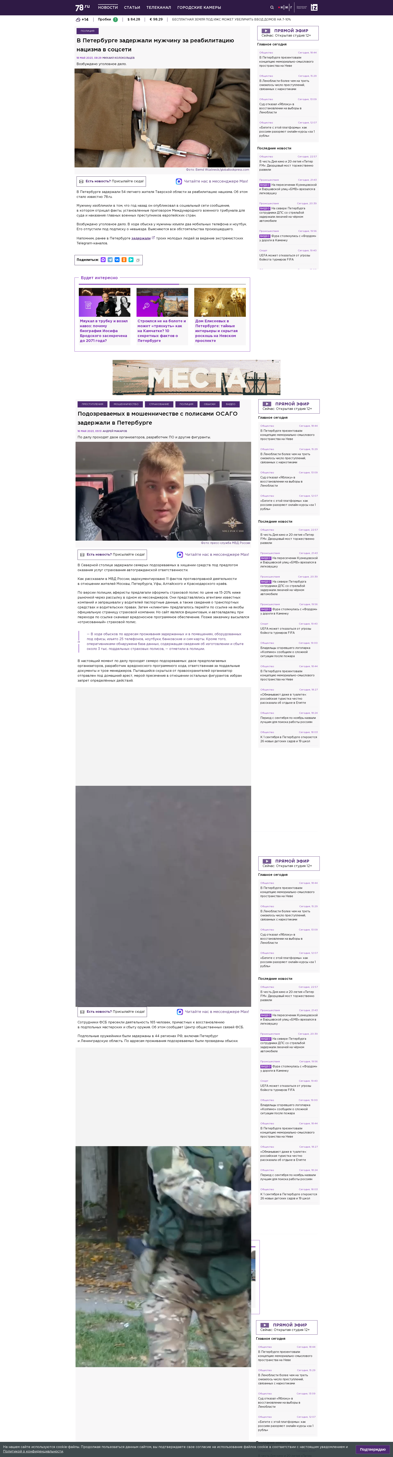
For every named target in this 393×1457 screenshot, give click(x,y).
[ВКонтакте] (117, 259)
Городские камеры (199, 7)
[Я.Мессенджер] (131, 259)
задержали (141, 238)
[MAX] (103, 259)
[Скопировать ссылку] (138, 260)
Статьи (132, 7)
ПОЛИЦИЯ (87, 31)
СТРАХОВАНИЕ (159, 404)
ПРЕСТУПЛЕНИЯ (92, 404)
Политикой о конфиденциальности (33, 1451)
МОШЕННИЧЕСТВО (126, 404)
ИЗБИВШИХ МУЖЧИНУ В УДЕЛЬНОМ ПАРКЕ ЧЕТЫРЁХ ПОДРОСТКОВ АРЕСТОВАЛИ (237, 19)
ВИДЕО (230, 404)
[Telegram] (110, 259)
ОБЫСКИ (209, 404)
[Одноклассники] (124, 259)
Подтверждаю (373, 1449)
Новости (108, 7)
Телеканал (158, 7)
